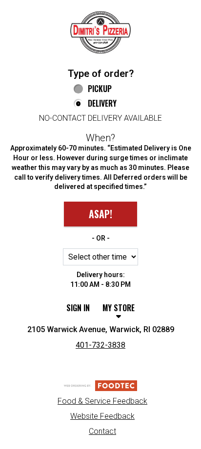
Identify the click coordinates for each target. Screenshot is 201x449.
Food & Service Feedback (102, 401)
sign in (78, 308)
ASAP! (100, 213)
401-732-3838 (100, 345)
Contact (102, 431)
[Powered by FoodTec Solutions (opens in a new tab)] (100, 385)
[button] (100, 32)
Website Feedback (102, 416)
